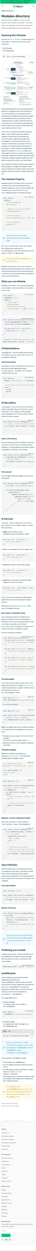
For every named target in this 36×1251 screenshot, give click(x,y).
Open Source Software (9, 1143)
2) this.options (8, 402)
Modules (4, 1206)
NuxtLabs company (7, 1139)
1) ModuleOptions (10, 348)
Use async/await (8, 885)
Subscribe (6, 1235)
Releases (4, 1210)
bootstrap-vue (29, 685)
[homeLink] (18, 6)
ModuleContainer (21, 606)
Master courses (6, 1203)
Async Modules (9, 864)
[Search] (33, 6)
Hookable (7, 626)
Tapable (19, 151)
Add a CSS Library (9, 438)
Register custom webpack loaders (16, 818)
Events (3, 1168)
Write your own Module (13, 281)
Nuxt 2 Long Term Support (20, 3)
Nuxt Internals (28, 938)
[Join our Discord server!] (6, 1240)
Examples (4, 1196)
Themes (4, 1216)
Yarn (4, 1031)
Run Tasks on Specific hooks (13, 613)
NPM (9, 1031)
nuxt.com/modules (19, 56)
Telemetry (4, 1149)
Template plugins (8, 749)
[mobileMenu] (2, 6)
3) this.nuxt (7, 518)
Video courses (6, 1181)
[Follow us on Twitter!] (2, 1240)
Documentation (6, 1193)
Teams (3, 1174)
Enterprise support (7, 1136)
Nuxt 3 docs (28, 1)
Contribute (5, 1161)
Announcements (6, 1158)
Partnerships (5, 1146)
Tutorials (4, 1178)
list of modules (15, 39)
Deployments (5, 1200)
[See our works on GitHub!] (10, 1240)
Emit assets (6, 472)
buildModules (8, 973)
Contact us (5, 1133)
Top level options (8, 362)
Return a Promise (8, 908)
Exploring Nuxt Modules (13, 35)
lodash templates (13, 756)
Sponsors (4, 1171)
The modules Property (12, 179)
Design (3, 1190)
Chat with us (5, 1165)
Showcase (4, 1213)
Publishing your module (13, 950)
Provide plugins (7, 679)
